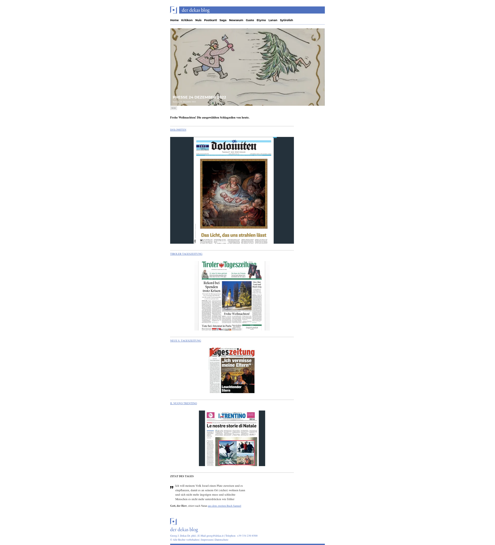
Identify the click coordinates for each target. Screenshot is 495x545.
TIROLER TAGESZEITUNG (186, 254)
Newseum (236, 20)
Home (174, 20)
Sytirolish (286, 20)
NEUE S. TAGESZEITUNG (185, 340)
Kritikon (187, 20)
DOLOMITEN (178, 129)
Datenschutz (221, 539)
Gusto (250, 20)
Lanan (273, 20)
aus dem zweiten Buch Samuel (224, 505)
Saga (223, 20)
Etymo (261, 20)
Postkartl (210, 20)
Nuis (198, 20)
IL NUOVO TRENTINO (183, 403)
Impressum (207, 539)
